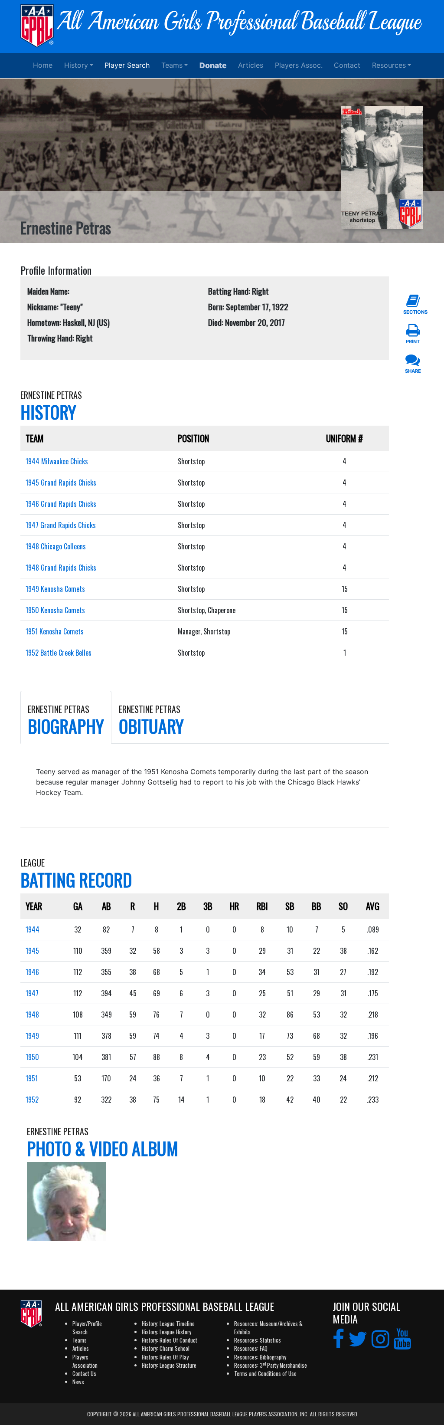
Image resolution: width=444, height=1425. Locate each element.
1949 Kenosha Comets (55, 589)
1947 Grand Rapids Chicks (61, 525)
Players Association (85, 1361)
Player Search (127, 65)
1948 (32, 1014)
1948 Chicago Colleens (56, 546)
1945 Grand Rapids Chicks (61, 482)
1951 (32, 1078)
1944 (32, 929)
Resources (389, 65)
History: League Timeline (168, 1324)
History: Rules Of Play (165, 1357)
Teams (172, 65)
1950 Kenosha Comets (55, 610)
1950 (32, 1057)
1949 (32, 1036)
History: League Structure (169, 1365)
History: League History (166, 1332)
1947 (32, 993)
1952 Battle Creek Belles (58, 652)
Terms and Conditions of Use (265, 1373)
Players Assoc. (299, 65)
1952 (32, 1099)
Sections (412, 312)
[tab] (65, 717)
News (78, 1382)
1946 (32, 972)
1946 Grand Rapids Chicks (61, 504)
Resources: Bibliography (260, 1357)
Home (42, 65)
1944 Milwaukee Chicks (57, 461)
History (76, 65)
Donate (213, 65)
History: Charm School (165, 1348)
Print (413, 341)
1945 (32, 951)
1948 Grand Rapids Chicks (61, 567)
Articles (250, 65)
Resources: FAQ (251, 1348)
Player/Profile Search (87, 1328)
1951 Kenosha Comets (55, 631)
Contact (347, 65)
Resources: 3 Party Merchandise (270, 1365)
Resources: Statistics (257, 1340)
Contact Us (84, 1373)
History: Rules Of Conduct (169, 1340)
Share (413, 371)
